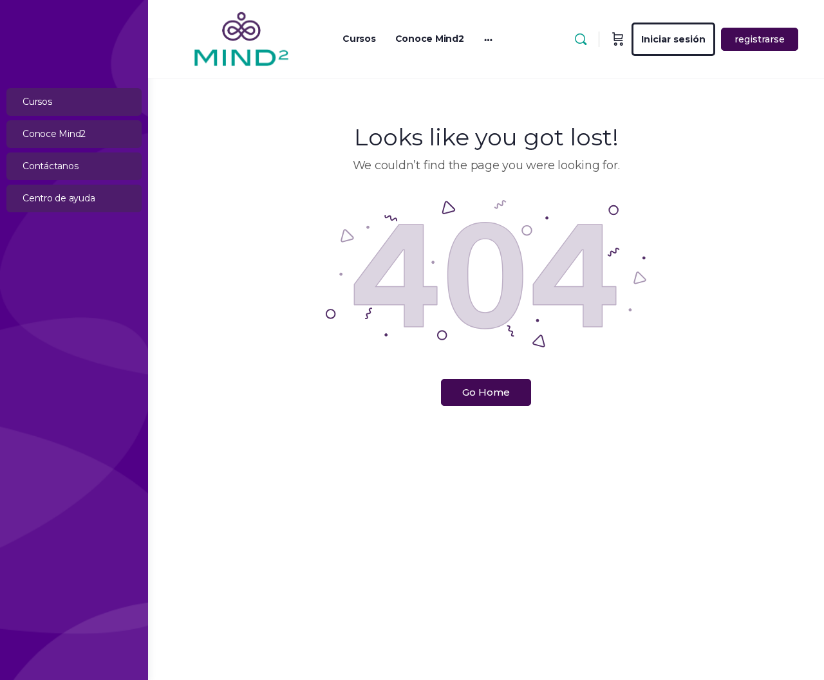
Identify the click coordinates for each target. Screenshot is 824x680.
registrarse (760, 39)
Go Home (486, 392)
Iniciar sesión (673, 39)
